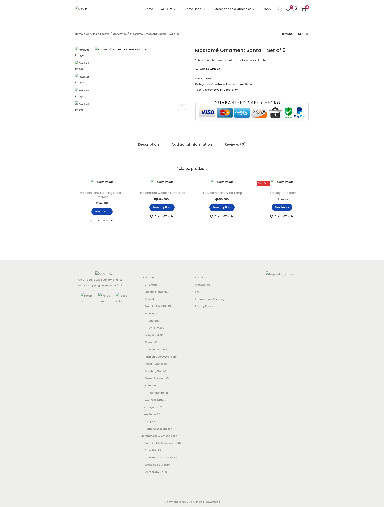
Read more (282, 207)
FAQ (197, 292)
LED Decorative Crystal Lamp (222, 193)
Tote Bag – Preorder (282, 193)
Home (79, 34)
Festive (104, 34)
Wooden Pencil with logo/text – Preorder (102, 195)
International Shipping (209, 299)
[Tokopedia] (122, 298)
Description (148, 144)
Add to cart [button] (102, 211)
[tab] (148, 144)
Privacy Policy (204, 306)
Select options (162, 207)
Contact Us (202, 285)
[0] (288, 9)
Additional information (191, 144)
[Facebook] (87, 298)
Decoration (231, 90)
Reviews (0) (235, 144)
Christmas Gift (212, 90)
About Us (201, 277)
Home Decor (245, 84)
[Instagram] (104, 298)
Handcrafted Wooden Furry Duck (162, 193)
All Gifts (91, 34)
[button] (207, 69)
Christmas (120, 34)
